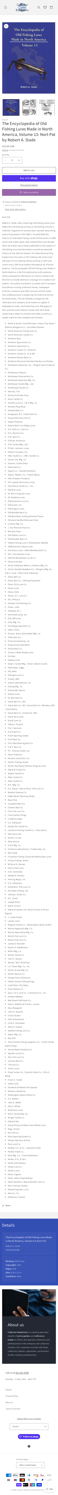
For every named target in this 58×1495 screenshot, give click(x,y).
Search (9, 1389)
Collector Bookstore (24, 1490)
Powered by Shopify (39, 1490)
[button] (6, 7)
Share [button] (8, 1205)
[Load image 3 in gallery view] (47, 107)
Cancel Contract (13, 1408)
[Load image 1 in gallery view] (11, 107)
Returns (9, 1402)
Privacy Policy (12, 1396)
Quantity (5, 155)
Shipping (5, 150)
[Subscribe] (45, 1426)
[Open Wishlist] (45, 7)
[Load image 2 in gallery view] (29, 107)
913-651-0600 (22, 1372)
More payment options (29, 185)
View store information (15, 209)
